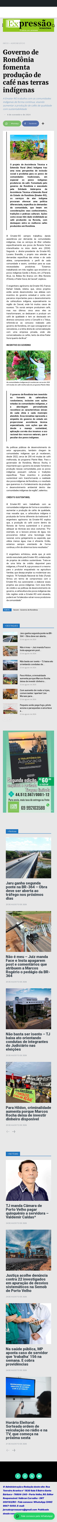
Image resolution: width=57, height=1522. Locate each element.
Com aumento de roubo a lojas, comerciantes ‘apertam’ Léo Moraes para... (35, 693)
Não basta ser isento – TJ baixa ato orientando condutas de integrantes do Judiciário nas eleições (28, 1041)
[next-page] (9, 719)
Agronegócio (18, 43)
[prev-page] (5, 719)
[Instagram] (25, 1476)
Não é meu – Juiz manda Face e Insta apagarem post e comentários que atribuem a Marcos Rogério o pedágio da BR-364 (28, 966)
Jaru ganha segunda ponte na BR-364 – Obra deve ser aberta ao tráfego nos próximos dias (26, 891)
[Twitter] (32, 1476)
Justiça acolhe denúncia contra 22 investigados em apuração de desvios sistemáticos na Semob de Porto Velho (27, 1283)
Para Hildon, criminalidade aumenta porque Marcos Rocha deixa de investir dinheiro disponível (28, 1113)
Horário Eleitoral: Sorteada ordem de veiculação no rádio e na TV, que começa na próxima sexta (26, 1430)
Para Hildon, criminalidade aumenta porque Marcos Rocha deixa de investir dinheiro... (35, 678)
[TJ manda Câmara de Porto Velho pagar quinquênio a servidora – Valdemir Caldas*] (28, 1180)
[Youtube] (39, 1476)
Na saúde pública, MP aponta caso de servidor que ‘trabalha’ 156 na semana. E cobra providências (27, 1356)
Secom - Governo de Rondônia (25, 610)
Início (6, 43)
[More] (43, 123)
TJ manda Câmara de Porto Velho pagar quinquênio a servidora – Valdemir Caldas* (27, 1211)
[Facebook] (18, 1476)
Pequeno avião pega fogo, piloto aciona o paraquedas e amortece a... (36, 708)
